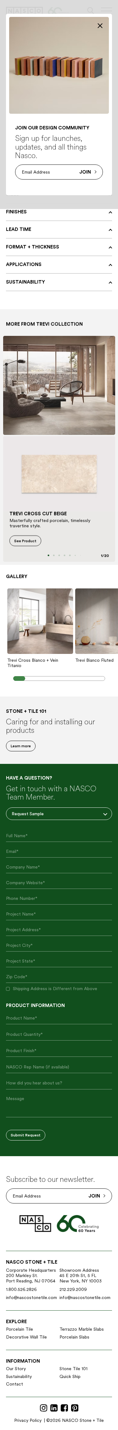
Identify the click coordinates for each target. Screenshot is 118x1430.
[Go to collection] (59, 385)
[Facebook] (64, 1408)
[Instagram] (43, 1408)
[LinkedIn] (54, 1408)
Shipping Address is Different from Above (55, 988)
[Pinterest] (74, 1408)
